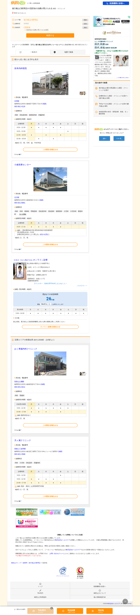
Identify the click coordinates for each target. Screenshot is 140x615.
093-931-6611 (19, 387)
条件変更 (125, 601)
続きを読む (44, 234)
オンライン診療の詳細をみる (50, 327)
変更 (85, 20)
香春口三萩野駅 (20, 449)
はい (104, 138)
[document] (50, 110)
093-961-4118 (19, 106)
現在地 (101, 610)
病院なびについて (100, 593)
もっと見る (22, 214)
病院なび (18, 2)
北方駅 (16, 197)
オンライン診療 (30, 260)
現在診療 (71, 610)
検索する (50, 35)
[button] (97, 57)
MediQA (40, 593)
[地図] (44, 104)
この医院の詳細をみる (50, 149)
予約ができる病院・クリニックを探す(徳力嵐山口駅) (114, 105)
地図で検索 (68, 52)
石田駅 (16, 101)
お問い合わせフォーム (57, 553)
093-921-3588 (19, 454)
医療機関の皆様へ (117, 3)
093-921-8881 (19, 203)
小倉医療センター (22, 164)
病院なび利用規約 (40, 597)
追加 (85, 24)
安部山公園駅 (19, 381)
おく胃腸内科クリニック (25, 349)
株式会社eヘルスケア (62, 540)
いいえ (119, 138)
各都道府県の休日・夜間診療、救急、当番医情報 (112, 113)
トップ (40, 586)
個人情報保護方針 (100, 597)
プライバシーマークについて (62, 576)
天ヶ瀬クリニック (22, 440)
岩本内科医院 (20, 68)
